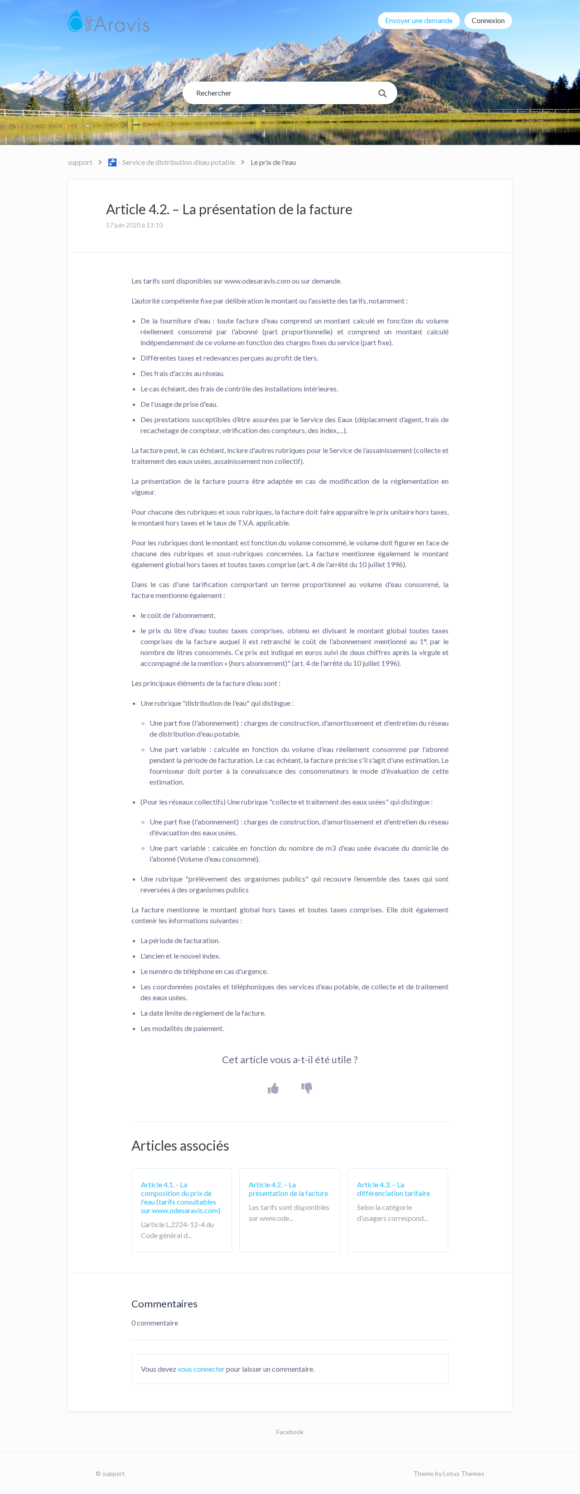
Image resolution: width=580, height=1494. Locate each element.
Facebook (290, 1432)
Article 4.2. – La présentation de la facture (288, 1188)
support (80, 162)
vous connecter (201, 1368)
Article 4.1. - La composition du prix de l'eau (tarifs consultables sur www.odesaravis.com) (180, 1197)
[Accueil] (108, 20)
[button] (273, 1088)
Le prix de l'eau (273, 162)
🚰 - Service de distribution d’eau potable (171, 162)
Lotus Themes (463, 1473)
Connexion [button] (488, 20)
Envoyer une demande (419, 20)
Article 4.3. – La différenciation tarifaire (393, 1188)
